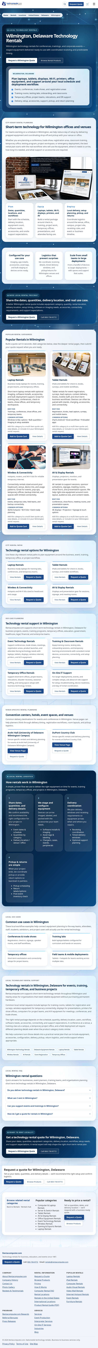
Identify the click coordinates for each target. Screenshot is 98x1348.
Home (5, 15)
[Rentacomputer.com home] (11, 4)
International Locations (44, 1301)
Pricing (37, 1283)
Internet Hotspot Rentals (77, 1294)
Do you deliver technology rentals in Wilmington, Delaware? (36, 1090)
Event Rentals (72, 1298)
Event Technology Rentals (21, 641)
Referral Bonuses (10, 1317)
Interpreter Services (43, 1321)
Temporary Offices (58, 1055)
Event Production (42, 1317)
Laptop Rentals (16, 379)
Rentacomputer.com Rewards (15, 1314)
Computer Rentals (74, 1283)
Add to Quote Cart (18, 436)
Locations (22, 15)
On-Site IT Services (42, 1325)
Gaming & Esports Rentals (49, 1226)
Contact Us (7, 1283)
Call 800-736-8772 (49, 317)
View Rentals (15, 577)
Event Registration (41, 1055)
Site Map (34, 1343)
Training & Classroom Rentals (67, 641)
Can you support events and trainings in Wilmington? (33, 1106)
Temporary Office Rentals (21, 672)
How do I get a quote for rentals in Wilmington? (30, 1114)
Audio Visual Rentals (75, 1287)
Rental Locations (41, 1294)
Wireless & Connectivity (20, 472)
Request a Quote (33, 577)
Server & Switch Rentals (48, 1210)
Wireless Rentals (13, 1055)
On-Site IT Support (62, 672)
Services (38, 1314)
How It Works (40, 1287)
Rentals (13, 15)
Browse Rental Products (51, 60)
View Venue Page (18, 751)
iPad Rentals (72, 1280)
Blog (36, 1332)
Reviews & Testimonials (12, 1290)
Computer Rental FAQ (44, 1290)
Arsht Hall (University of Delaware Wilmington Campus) (26, 734)
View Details (37, 436)
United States (33, 15)
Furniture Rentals (74, 1301)
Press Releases (9, 1321)
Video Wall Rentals (74, 1290)
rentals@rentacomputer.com (56, 1262)
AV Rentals (26, 1055)
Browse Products (34, 1182)
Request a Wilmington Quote (21, 60)
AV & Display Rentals (63, 472)
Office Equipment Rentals (49, 1218)
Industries (39, 1328)
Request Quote (76, 4)
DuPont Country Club (63, 732)
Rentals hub (26, 1207)
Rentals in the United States (46, 1298)
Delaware (45, 15)
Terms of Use (22, 1343)
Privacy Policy (8, 1343)
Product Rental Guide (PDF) (46, 1305)
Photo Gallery (8, 1287)
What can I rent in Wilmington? (22, 1098)
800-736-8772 (32, 1262)
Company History (10, 1280)
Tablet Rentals (59, 379)
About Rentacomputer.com (14, 1276)
